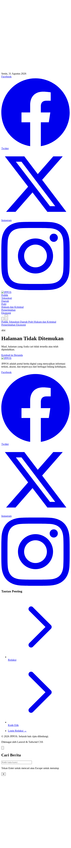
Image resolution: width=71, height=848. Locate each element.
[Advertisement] (35, 36)
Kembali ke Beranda (12, 355)
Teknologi (6, 298)
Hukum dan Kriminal (12, 307)
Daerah (5, 301)
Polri (3, 304)
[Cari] (2, 318)
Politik (4, 295)
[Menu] (6, 317)
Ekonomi (6, 313)
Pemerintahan (8, 310)
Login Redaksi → (17, 730)
